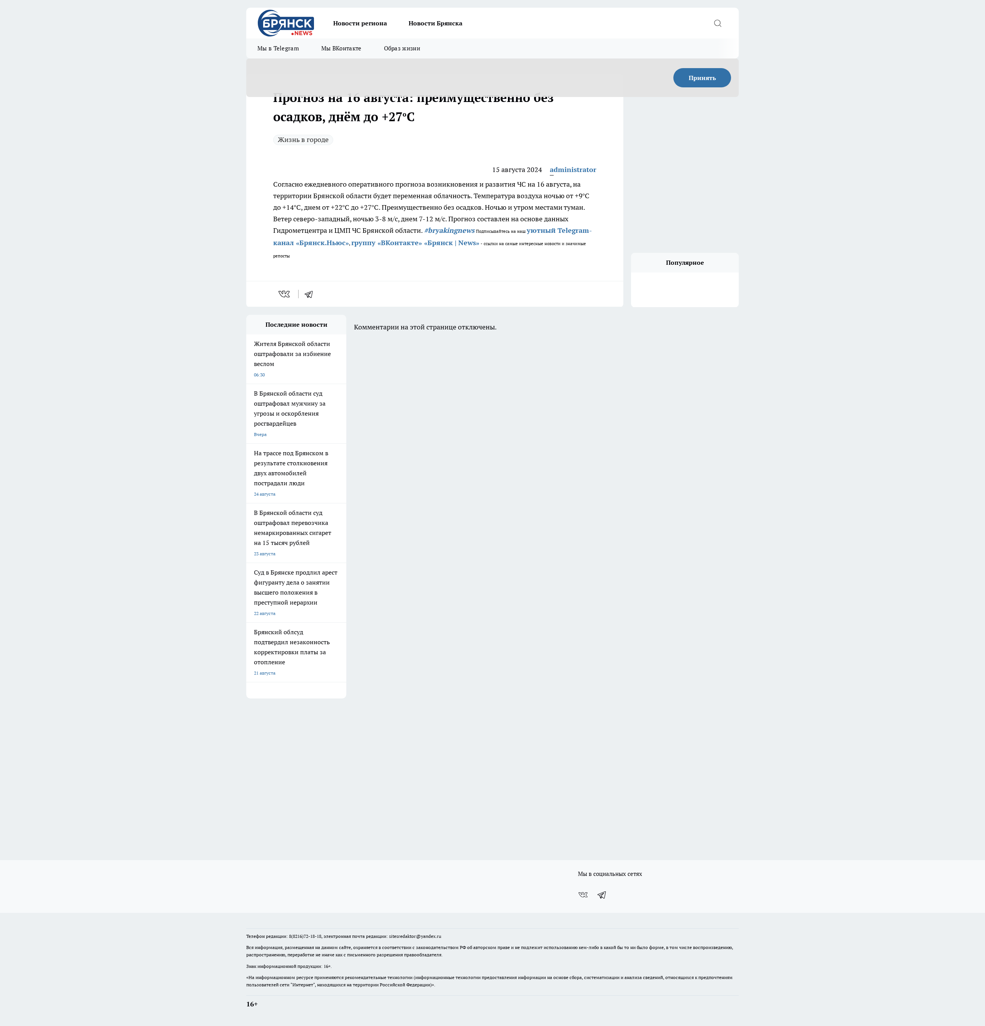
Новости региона (360, 23)
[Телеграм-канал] (602, 894)
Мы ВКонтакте (341, 48)
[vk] (285, 294)
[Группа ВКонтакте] (583, 894)
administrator (573, 169)
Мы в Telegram (278, 48)
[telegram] (311, 294)
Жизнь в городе (303, 139)
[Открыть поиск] (717, 23)
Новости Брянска (435, 23)
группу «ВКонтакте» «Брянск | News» (415, 242)
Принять (702, 78)
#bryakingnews (449, 230)
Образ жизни (402, 48)
